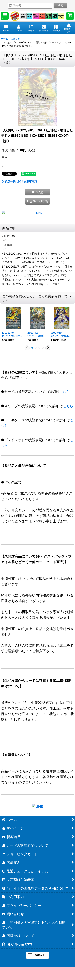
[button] (5, 16)
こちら (64, 392)
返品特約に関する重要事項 (21, 181)
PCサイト (40, 955)
